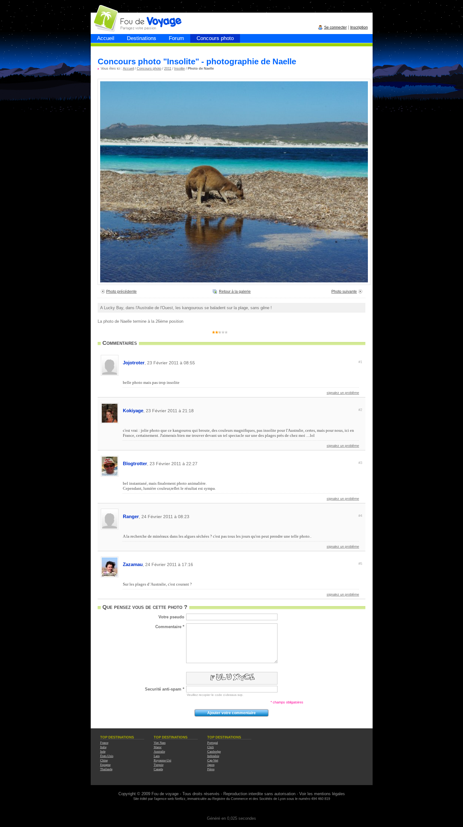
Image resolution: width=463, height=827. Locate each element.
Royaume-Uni (162, 760)
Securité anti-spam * (164, 689)
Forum (176, 38)
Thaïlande (106, 769)
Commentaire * (169, 626)
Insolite (179, 68)
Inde (103, 751)
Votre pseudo (171, 617)
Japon (210, 764)
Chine (104, 760)
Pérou (210, 769)
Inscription (359, 27)
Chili (210, 747)
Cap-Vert (212, 760)
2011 (167, 68)
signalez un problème (343, 393)
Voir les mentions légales (322, 793)
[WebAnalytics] (231, 809)
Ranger (242, 516)
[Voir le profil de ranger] (109, 528)
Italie (103, 747)
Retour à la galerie (235, 291)
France (104, 742)
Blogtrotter (242, 463)
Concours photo (215, 38)
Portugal (212, 742)
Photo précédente (121, 291)
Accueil (105, 38)
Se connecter (335, 27)
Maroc (158, 747)
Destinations (141, 38)
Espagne (105, 764)
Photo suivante (344, 291)
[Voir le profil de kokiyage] (109, 422)
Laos (157, 756)
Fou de (115, 15)
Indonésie (213, 756)
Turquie (158, 764)
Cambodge (214, 751)
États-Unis (106, 756)
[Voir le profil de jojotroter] (109, 374)
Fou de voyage (165, 793)
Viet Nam (160, 742)
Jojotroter (242, 362)
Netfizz (180, 799)
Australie (159, 751)
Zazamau (242, 564)
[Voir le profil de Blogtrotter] (109, 475)
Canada (158, 769)
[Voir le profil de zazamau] (109, 576)
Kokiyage (242, 410)
